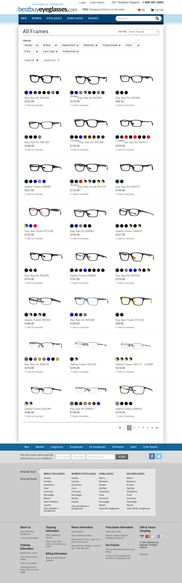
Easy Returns (77, 531)
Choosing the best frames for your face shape (29, 569)
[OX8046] (45, 167)
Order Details (97, 2)
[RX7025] (136, 256)
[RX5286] (91, 301)
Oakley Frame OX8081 (83, 275)
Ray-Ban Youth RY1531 (92, 187)
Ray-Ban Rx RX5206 (128, 98)
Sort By (122, 31)
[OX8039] (136, 212)
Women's (103, 481)
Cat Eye (47, 481)
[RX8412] (91, 390)
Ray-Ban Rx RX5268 (91, 142)
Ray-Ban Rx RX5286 (82, 320)
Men (24, 18)
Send (121, 456)
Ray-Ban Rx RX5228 (37, 98)
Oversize (48, 492)
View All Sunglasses (109, 508)
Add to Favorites (35, 105)
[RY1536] (136, 301)
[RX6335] (45, 345)
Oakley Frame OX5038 (38, 320)
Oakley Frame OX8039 (129, 231)
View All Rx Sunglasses (138, 508)
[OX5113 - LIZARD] (136, 345)
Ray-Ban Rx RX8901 (82, 231)
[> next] (152, 427)
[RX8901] (91, 212)
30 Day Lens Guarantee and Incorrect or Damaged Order (118, 557)
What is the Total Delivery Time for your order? (56, 544)
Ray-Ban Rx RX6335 (37, 364)
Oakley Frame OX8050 (129, 409)
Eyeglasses (54, 18)
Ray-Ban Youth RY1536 (130, 320)
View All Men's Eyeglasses (51, 509)
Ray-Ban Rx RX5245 (37, 275)
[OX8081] (91, 256)
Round (47, 498)
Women (36, 18)
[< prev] (124, 427)
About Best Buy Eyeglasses (27, 532)
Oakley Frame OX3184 (38, 409)
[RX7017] (136, 123)
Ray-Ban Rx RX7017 (135, 142)
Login (82, 2)
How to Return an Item (81, 535)
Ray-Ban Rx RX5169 (37, 142)
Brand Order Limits (28, 553)
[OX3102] (91, 345)
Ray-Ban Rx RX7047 (90, 98)
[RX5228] (45, 79)
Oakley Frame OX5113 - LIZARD (134, 364)
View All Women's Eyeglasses (80, 507)
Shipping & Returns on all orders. (103, 9)
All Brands (118, 447)
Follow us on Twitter (159, 456)
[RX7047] (91, 79)
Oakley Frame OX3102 (83, 364)
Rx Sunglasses (97, 447)
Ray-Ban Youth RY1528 (39, 231)
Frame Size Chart (113, 531)
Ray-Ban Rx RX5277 (128, 187)
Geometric (49, 485)
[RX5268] (91, 123)
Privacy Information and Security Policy (120, 550)
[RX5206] (136, 79)
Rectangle (49, 495)
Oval (46, 488)
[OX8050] (136, 390)
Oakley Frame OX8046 (38, 187)
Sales (133, 447)
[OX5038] (45, 301)
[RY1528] (45, 212)
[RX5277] (136, 167)
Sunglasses (75, 18)
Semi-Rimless (51, 502)
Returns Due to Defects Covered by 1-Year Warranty (85, 547)
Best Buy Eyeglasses (47, 8)
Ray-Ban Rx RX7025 (128, 275)
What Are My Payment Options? (56, 559)
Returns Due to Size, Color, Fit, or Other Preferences (86, 540)
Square (47, 505)
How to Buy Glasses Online (29, 558)
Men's (102, 478)
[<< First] (120, 427)
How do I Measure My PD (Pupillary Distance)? (117, 536)
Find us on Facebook (152, 456)
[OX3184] (45, 390)
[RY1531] (91, 167)
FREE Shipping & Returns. (53, 536)
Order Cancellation (28, 563)
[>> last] (157, 427)
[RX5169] (45, 123)
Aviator (47, 478)
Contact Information (29, 538)
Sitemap (144, 554)
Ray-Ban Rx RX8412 (82, 409)
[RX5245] (45, 256)
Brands (93, 18)
